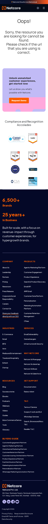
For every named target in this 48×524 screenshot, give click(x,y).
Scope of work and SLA (33, 412)
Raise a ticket (29, 392)
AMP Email (28, 291)
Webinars (6, 406)
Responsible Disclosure (23, 513)
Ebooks (5, 396)
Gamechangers (30, 339)
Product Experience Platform (13, 459)
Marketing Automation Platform (32, 307)
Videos (5, 411)
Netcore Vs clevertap (32, 364)
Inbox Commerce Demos (11, 420)
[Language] (38, 8)
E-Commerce (7, 334)
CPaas (26, 321)
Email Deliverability (31, 334)
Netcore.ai (33, 2)
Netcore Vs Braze (30, 369)
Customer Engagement (33, 272)
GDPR (26, 516)
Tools (4, 425)
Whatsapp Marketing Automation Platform (18, 472)
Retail (4, 339)
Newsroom (6, 286)
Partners (5, 277)
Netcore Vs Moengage (32, 359)
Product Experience (31, 277)
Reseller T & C (29, 429)
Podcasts (6, 401)
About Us (5, 267)
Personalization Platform (11, 469)
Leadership (6, 272)
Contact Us (6, 309)
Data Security (7, 519)
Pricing (5, 282)
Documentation (30, 387)
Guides (5, 415)
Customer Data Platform (33, 296)
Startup (5, 368)
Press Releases (8, 291)
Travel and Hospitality (10, 358)
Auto (4, 349)
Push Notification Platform (12, 462)
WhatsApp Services (31, 417)
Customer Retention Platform (13, 452)
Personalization (30, 301)
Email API (27, 286)
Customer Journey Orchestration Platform (18, 456)
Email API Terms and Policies (12, 516)
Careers (5, 304)
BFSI (4, 344)
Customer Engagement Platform (14, 443)
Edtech (5, 363)
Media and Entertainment (12, 353)
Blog (4, 387)
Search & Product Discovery (34, 282)
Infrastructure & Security (33, 344)
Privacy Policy (7, 513)
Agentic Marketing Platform (34, 267)
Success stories (8, 392)
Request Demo (19, 100)
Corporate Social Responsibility (9, 297)
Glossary (5, 430)
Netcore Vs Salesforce (32, 374)
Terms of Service (30, 407)
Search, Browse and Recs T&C (33, 422)
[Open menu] (43, 8)
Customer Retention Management (32, 314)
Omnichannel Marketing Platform (14, 449)
